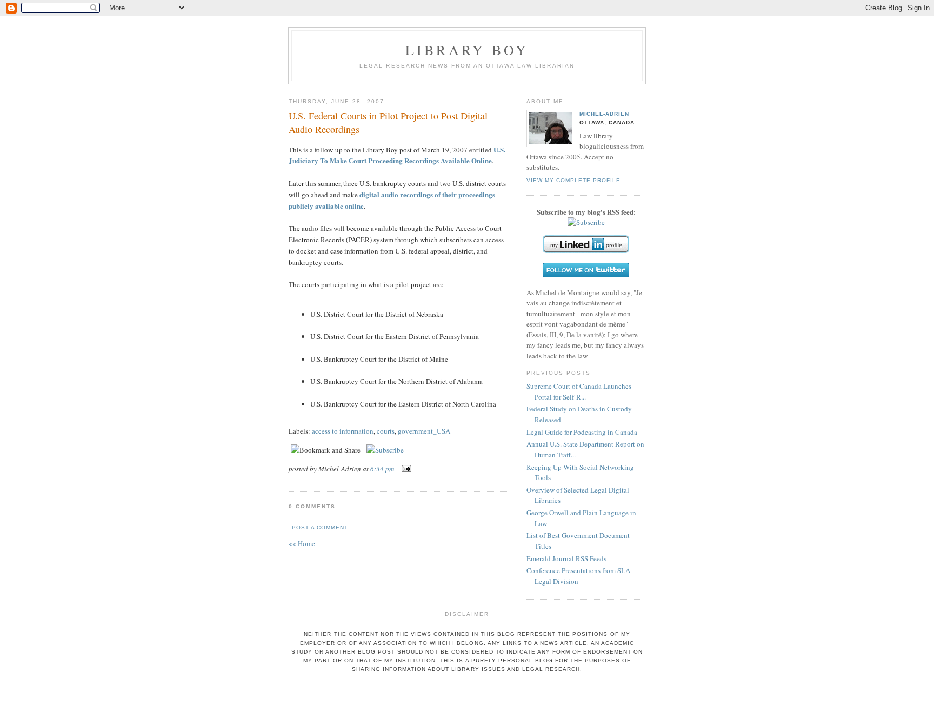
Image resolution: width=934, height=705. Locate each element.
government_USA (424, 431)
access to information (342, 431)
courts (386, 431)
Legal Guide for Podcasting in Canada (581, 432)
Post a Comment (320, 527)
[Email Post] (404, 469)
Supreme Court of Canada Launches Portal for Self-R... (578, 391)
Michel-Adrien (604, 114)
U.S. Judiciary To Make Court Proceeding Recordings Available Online (397, 155)
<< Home (302, 543)
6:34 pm (382, 469)
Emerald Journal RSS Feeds (566, 558)
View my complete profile (573, 180)
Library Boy (467, 50)
